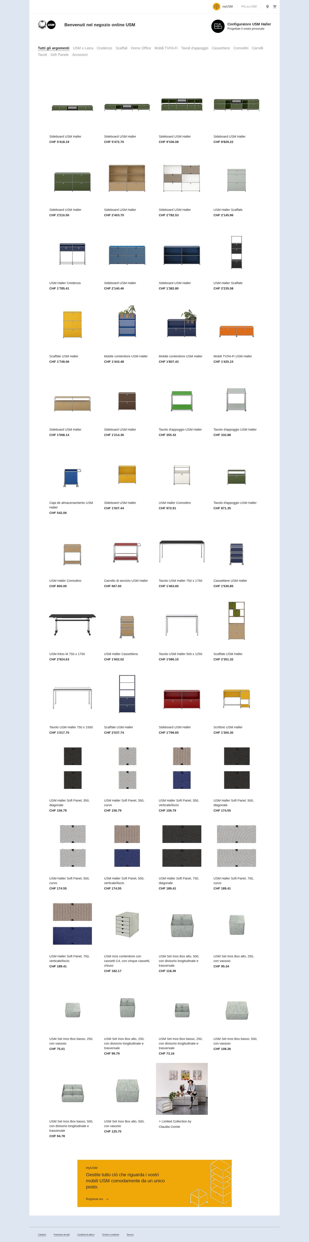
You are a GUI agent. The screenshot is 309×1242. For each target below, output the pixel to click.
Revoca (130, 1234)
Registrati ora (94, 1199)
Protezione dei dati (62, 1234)
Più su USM (249, 6)
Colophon (42, 1234)
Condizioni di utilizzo (86, 1234)
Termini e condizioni (110, 1234)
